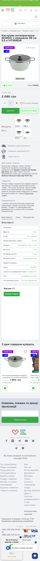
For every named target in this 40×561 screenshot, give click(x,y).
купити (10, 111)
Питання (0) (28, 217)
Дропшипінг (29, 473)
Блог (26, 464)
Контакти (28, 482)
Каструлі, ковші (28, 30)
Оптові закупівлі (31, 470)
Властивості (7, 217)
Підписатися (20, 420)
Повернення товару (29, 486)
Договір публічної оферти (32, 492)
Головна (4, 30)
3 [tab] (20, 78)
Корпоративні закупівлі (30, 513)
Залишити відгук (12, 294)
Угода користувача (29, 504)
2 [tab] (19, 78)
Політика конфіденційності (32, 498)
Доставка (28, 476)
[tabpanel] (20, 62)
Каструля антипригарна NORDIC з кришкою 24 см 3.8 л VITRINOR (14, 376)
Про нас (27, 467)
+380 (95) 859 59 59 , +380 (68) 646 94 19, (19, 531)
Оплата (27, 479)
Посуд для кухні (15, 30)
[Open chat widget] (35, 556)
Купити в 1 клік (29, 111)
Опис (18, 217)
